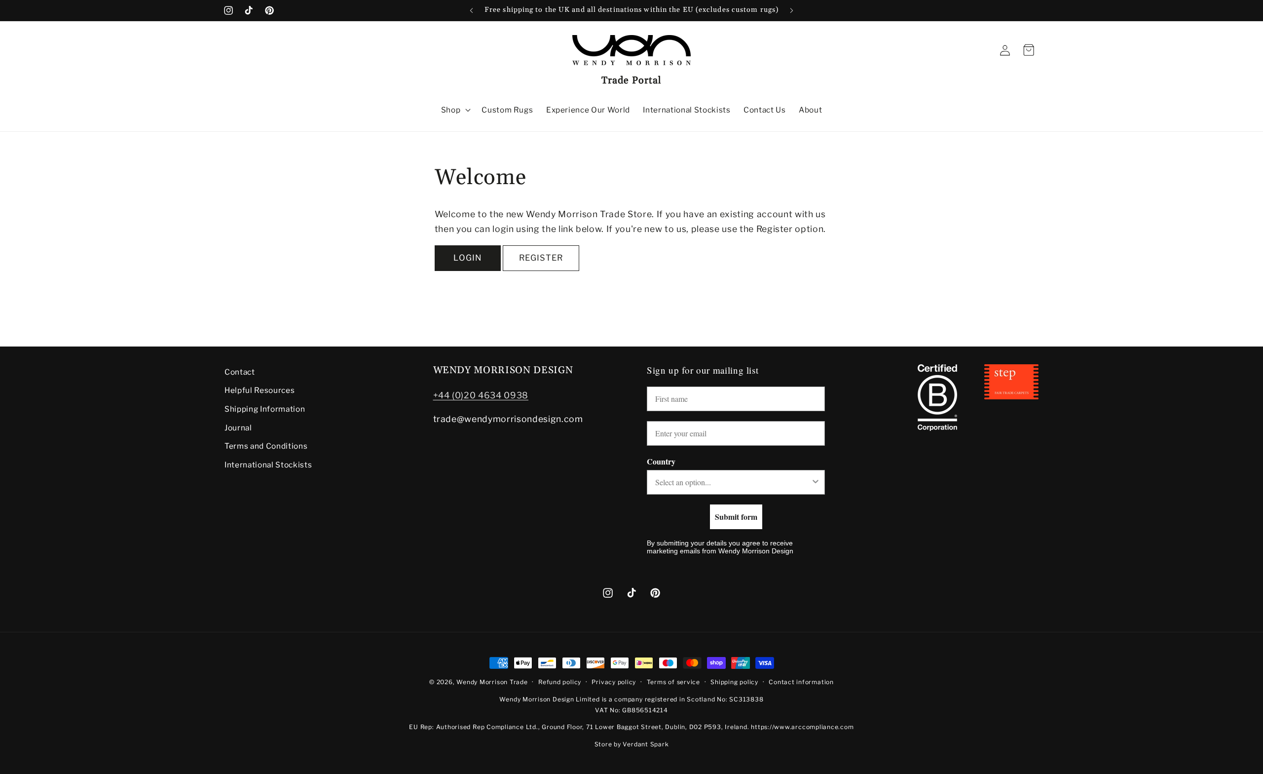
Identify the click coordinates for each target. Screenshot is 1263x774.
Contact (239, 372)
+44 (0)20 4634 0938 (481, 395)
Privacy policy (614, 682)
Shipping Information (264, 409)
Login (467, 258)
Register (541, 258)
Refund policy (559, 682)
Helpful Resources (259, 390)
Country (661, 461)
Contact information (801, 682)
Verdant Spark (646, 744)
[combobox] (733, 482)
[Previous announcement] (472, 10)
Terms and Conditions (265, 446)
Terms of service (673, 682)
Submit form (736, 516)
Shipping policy (734, 682)
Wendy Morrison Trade (491, 682)
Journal (238, 427)
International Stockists (268, 464)
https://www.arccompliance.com (802, 727)
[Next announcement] (792, 10)
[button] (455, 110)
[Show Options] (815, 482)
